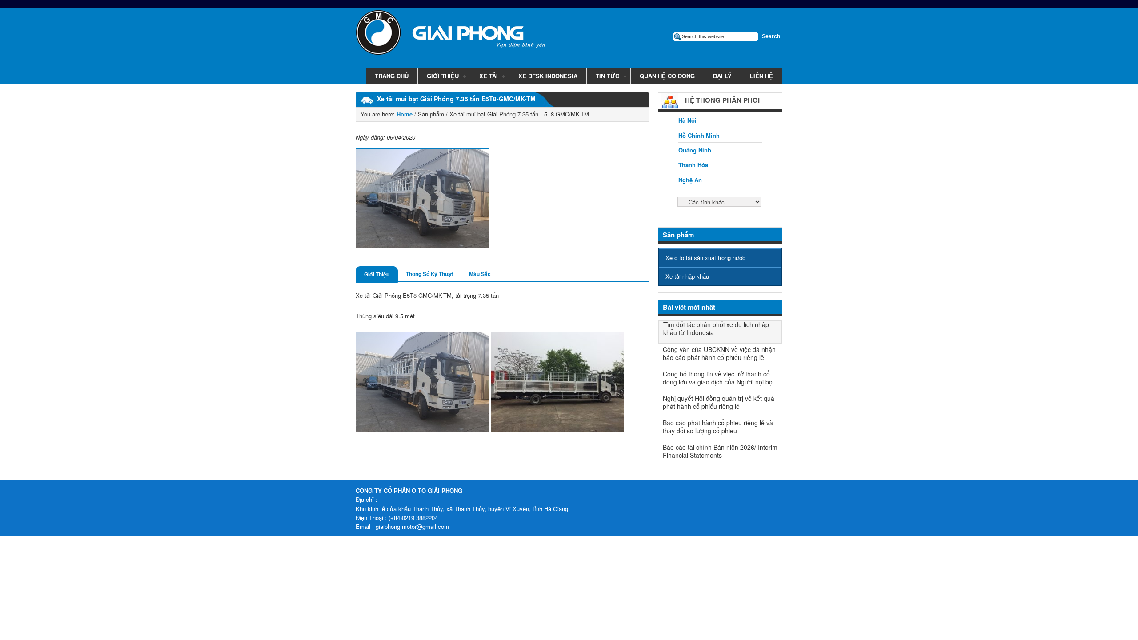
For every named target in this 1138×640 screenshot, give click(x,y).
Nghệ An (690, 180)
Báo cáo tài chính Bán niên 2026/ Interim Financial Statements (720, 451)
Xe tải (484, 76)
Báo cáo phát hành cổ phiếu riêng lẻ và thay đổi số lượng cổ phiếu (718, 426)
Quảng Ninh (694, 150)
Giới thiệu (438, 76)
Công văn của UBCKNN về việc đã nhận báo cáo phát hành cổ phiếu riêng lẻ (719, 353)
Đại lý (722, 76)
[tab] (377, 274)
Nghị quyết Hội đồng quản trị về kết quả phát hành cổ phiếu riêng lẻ (718, 402)
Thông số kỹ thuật (429, 274)
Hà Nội (687, 120)
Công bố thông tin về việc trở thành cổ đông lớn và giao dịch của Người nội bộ (718, 377)
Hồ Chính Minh (699, 135)
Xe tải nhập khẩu (687, 276)
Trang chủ (392, 76)
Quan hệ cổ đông (667, 76)
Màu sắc (480, 274)
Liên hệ (761, 76)
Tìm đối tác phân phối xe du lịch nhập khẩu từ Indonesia (716, 328)
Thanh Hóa (693, 164)
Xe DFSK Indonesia (547, 76)
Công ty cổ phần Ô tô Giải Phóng (444, 34)
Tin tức (603, 76)
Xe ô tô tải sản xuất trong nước (705, 257)
